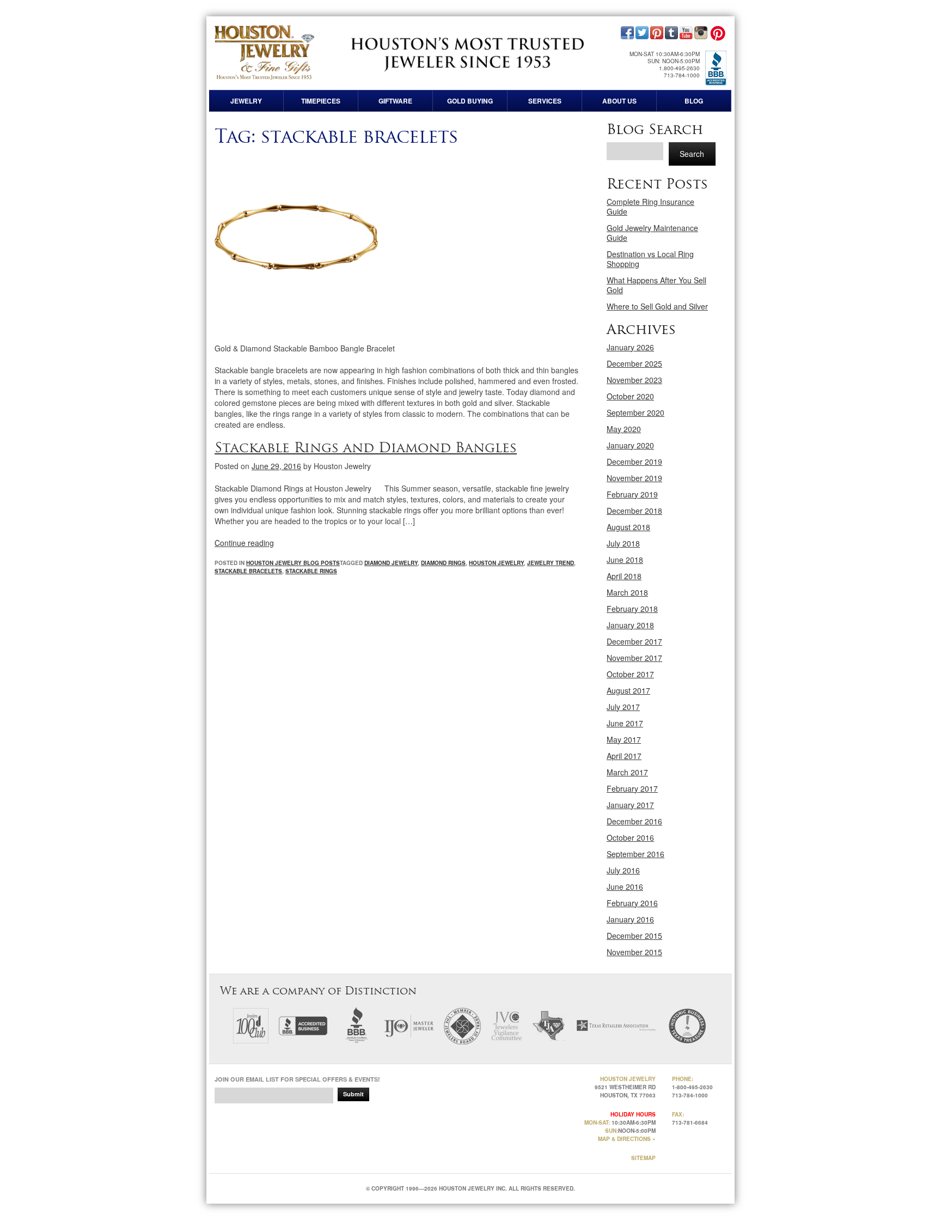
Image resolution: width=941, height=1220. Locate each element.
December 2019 (634, 461)
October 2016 (630, 837)
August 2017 (628, 690)
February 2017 (632, 788)
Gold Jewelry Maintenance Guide (652, 232)
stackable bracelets (248, 571)
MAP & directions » (627, 1139)
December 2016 (634, 821)
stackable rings (311, 571)
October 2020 (630, 396)
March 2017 (627, 772)
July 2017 (623, 706)
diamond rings (443, 563)
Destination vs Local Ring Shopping (650, 258)
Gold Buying (470, 101)
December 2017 (634, 641)
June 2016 (625, 886)
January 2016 (630, 919)
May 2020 (624, 428)
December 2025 (634, 363)
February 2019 (632, 494)
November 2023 (634, 379)
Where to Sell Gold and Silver (657, 306)
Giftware (395, 101)
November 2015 (634, 951)
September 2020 (635, 412)
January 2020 (630, 445)
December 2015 (634, 935)
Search (692, 153)
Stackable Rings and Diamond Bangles (366, 447)
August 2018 (628, 526)
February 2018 (632, 608)
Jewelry (246, 101)
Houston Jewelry (496, 563)
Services (544, 101)
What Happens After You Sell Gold (656, 285)
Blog (694, 101)
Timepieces (320, 101)
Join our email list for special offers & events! (297, 1079)
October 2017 (630, 674)
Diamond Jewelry (391, 563)
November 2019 (634, 477)
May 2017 (624, 739)
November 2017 (634, 657)
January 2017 (630, 804)
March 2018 (627, 592)
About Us (619, 101)
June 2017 (625, 723)
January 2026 (630, 347)
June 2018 (625, 559)
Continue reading (244, 542)
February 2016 (632, 902)
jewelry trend (550, 563)
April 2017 (624, 755)
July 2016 (623, 870)
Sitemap (643, 1158)
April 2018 (624, 575)
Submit (353, 1094)
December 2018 (634, 510)
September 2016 (635, 853)
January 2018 (630, 625)
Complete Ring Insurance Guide (650, 206)
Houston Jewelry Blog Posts (293, 563)
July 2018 (623, 543)
